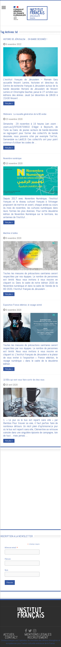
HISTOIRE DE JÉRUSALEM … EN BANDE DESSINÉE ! (25, 39)
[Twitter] (30, 631)
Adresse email (11, 547)
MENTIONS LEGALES (38, 634)
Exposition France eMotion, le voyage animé (22, 304)
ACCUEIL (9, 634)
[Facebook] (26, 631)
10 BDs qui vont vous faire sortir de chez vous (23, 379)
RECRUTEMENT (38, 637)
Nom (6, 570)
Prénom (8, 559)
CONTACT (11, 637)
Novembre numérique (12, 158)
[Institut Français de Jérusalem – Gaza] (30, 13)
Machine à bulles (10, 233)
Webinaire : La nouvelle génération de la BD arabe (24, 114)
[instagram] (35, 631)
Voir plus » (9, 103)
